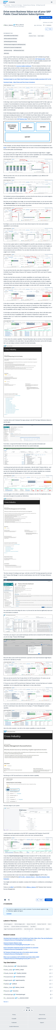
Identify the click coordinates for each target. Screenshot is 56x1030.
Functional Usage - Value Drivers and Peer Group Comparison (19, 82)
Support (42, 1022)
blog (5, 147)
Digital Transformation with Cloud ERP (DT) (12, 929)
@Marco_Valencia (31, 887)
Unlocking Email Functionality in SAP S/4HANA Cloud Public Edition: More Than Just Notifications (28, 938)
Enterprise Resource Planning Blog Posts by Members (19, 940)
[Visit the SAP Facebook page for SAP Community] (24, 1010)
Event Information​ (38, 929)
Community (12, 2)
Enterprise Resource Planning (29, 5)
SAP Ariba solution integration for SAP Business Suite (14, 44)
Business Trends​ (32, 35)
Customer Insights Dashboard (23, 66)
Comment (8, 913)
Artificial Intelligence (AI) (19, 924)
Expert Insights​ (41, 35)
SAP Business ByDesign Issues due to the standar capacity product (21, 952)
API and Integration (8, 924)
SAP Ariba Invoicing (8, 50)
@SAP (12, 887)
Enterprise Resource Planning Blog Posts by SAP (17, 944)
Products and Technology (16, 5)
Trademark (14, 1022)
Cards (49, 924)
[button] (46, 29)
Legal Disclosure (42, 1018)
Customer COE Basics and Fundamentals (19, 926)
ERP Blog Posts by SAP (40, 5)
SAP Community (7, 5)
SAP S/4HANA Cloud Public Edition (11, 35)
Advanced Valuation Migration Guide (13, 943)
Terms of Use (42, 1014)
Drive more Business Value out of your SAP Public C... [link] (15, 6)
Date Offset (33, 926)
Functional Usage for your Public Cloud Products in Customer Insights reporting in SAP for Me (27, 79)
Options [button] (39, 20)
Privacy (14, 1014)
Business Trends (30, 924)
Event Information (27, 929)
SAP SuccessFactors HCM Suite (10, 38)
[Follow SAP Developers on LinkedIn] (32, 1010)
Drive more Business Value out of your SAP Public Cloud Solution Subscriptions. (27, 12)
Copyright (14, 1018)
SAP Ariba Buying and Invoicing (10, 41)
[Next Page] (29, 931)
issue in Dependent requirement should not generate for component (21, 947)
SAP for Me (6, 53)
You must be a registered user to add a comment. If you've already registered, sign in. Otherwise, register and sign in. (27, 910)
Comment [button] (48, 899)
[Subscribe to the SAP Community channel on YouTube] (29, 1010)
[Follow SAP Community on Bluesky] (26, 1010)
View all (5, 1001)
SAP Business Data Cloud (19, 50)
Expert (47, 929)
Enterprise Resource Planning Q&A (14, 949)
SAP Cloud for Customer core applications (12, 47)
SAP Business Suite (40, 59)
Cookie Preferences (14, 1026)
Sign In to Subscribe (45, 17)
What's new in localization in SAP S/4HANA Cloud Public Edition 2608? (21, 957)
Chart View (6, 926)
